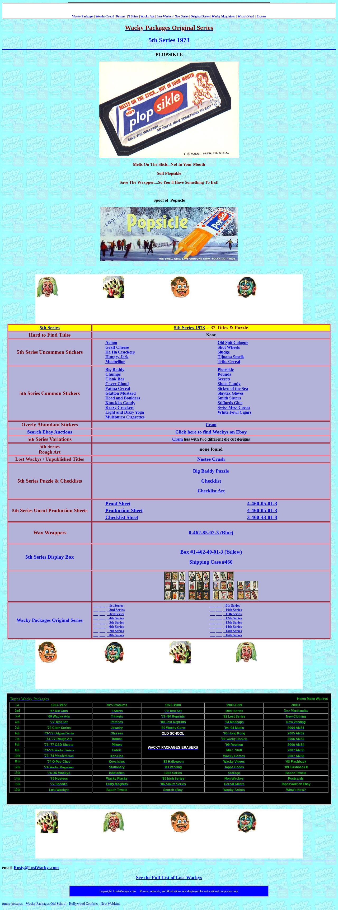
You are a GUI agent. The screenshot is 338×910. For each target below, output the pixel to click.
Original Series (200, 16)
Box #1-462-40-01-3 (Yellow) (211, 552)
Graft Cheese (117, 347)
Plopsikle (226, 369)
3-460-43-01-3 (262, 517)
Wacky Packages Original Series (50, 620)
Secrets (224, 379)
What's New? (246, 16)
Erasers (261, 16)
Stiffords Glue (230, 402)
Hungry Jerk (117, 357)
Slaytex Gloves (230, 393)
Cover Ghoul (117, 383)
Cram (211, 424)
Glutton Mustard (120, 393)
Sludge (224, 352)
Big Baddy (114, 369)
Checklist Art (211, 490)
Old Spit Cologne (233, 342)
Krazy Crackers (119, 407)
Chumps (113, 374)
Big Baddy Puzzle (211, 471)
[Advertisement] (132, 311)
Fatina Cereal (117, 388)
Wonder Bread (105, 16)
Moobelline (115, 361)
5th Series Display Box (49, 557)
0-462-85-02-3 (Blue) (211, 532)
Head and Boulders (122, 398)
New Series (182, 16)
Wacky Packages (82, 16)
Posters (120, 16)
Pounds (224, 374)
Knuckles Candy (120, 402)
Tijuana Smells (231, 357)
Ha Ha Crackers (120, 352)
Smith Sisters (229, 398)
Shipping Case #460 (211, 562)
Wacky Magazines (224, 16)
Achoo (111, 342)
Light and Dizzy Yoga (124, 412)
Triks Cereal (229, 361)
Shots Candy (229, 383)
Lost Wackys (165, 16)
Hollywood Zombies (83, 904)
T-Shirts (133, 16)
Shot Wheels (229, 347)
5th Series (50, 327)
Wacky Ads (147, 16)
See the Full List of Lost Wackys (169, 877)
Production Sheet (124, 510)
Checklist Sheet (121, 517)
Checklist (211, 481)
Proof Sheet (117, 503)
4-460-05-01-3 (262, 503)
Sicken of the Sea (233, 388)
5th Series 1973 (169, 40)
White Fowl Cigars (234, 412)
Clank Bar (114, 379)
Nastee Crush (211, 459)
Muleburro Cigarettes (124, 417)
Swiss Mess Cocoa (234, 407)
